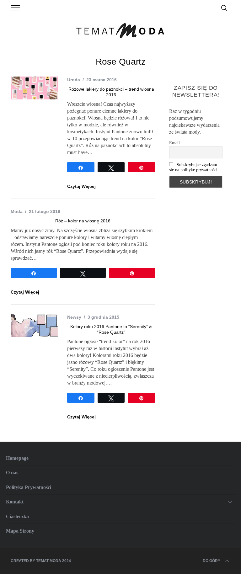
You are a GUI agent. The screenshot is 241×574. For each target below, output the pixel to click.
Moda (17, 211)
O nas (12, 472)
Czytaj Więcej (81, 186)
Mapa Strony (20, 531)
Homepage (17, 458)
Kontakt (15, 501)
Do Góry (211, 561)
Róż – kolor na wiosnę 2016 (82, 220)
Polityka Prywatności (28, 487)
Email (174, 143)
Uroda (73, 79)
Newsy (74, 317)
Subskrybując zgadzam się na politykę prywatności (193, 167)
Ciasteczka (17, 516)
